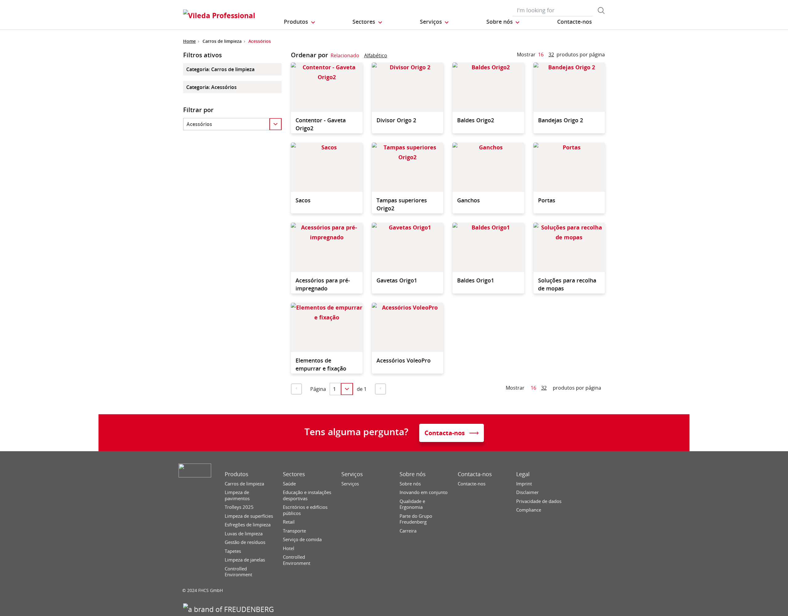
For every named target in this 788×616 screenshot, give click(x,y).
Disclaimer (527, 492)
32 (551, 54)
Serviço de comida (302, 539)
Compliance (528, 510)
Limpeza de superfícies (249, 516)
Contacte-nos (471, 484)
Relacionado (345, 55)
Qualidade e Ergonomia (412, 504)
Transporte (294, 531)
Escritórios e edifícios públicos (305, 510)
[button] (299, 22)
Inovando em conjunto (424, 492)
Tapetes (233, 551)
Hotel (288, 548)
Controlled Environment (238, 572)
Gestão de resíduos (245, 542)
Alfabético (375, 55)
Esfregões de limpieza (248, 525)
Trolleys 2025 (239, 507)
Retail (289, 522)
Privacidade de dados (538, 501)
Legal (523, 474)
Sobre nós (413, 474)
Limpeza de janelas (245, 560)
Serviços (352, 474)
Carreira (408, 531)
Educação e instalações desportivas (307, 495)
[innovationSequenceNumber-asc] (392, 56)
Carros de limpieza (244, 484)
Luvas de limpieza (244, 534)
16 (541, 54)
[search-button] (601, 10)
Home (189, 41)
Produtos (236, 474)
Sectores (294, 474)
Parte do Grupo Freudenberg (416, 519)
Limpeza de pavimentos (237, 495)
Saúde (289, 484)
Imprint (524, 484)
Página (318, 389)
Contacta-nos (475, 474)
